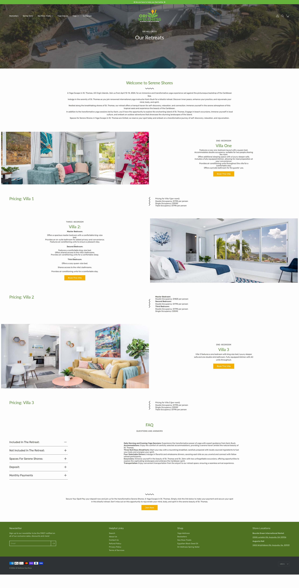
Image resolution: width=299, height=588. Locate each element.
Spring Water (28, 16)
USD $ (282, 564)
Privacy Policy (115, 547)
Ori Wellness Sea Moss (24, 568)
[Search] (283, 16)
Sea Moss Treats (44, 16)
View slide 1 (69, 182)
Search (112, 533)
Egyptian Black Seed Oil (187, 543)
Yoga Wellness (183, 533)
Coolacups (87, 16)
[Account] (277, 16)
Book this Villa (224, 174)
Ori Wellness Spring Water (188, 547)
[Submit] (53, 543)
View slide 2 (72, 182)
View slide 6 (231, 280)
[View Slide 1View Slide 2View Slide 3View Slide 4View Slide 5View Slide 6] (224, 250)
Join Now (149, 507)
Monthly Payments (21, 475)
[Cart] (288, 16)
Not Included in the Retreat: (27, 450)
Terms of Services (116, 550)
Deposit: (14, 467)
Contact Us (114, 540)
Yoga (75, 16)
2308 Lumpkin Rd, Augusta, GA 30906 (269, 537)
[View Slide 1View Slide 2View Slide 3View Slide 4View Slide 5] (75, 158)
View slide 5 (81, 182)
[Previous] (5, 158)
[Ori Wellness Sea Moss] (149, 15)
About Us (113, 537)
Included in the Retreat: (24, 442)
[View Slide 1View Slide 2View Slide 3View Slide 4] (75, 356)
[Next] (144, 158)
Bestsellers (13, 16)
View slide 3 (75, 182)
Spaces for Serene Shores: (26, 458)
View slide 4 (78, 182)
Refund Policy (115, 543)
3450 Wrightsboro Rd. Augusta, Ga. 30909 (271, 545)
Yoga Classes (62, 16)
